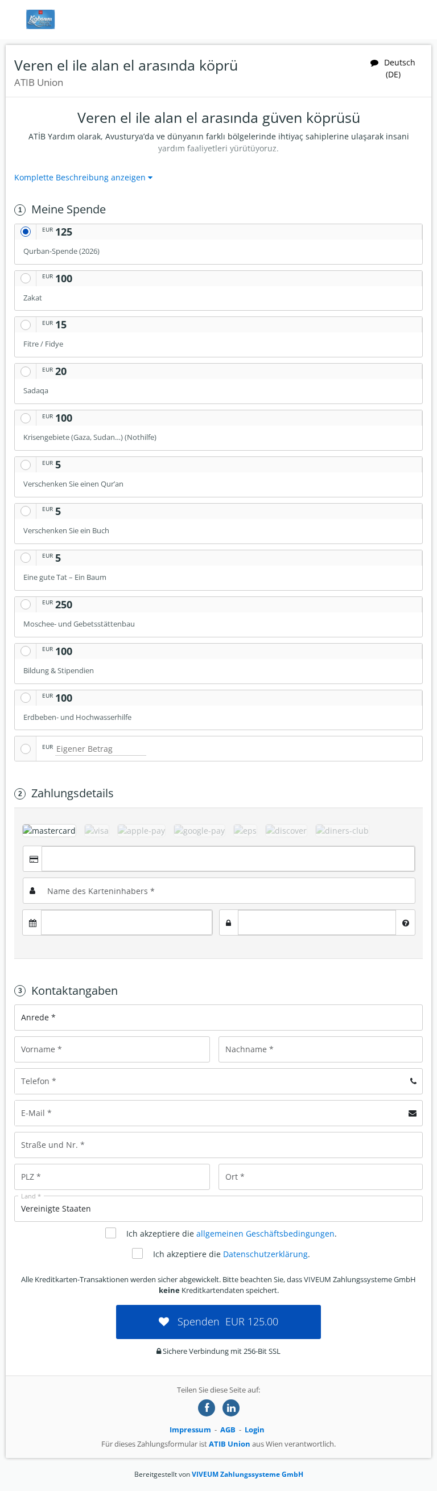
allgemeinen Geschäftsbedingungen (265, 1233)
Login (255, 1429)
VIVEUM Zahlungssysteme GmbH (247, 1474)
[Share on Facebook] (206, 1407)
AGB (228, 1429)
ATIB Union (229, 1444)
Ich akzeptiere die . (231, 1233)
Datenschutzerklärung (265, 1254)
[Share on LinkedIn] (231, 1407)
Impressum (190, 1429)
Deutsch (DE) (399, 68)
